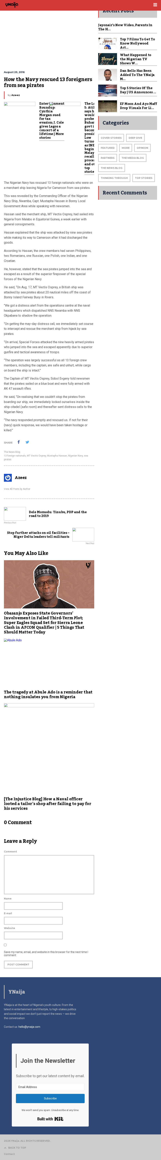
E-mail (8, 913)
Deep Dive (135, 137)
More (126, 147)
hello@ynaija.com (29, 1026)
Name (8, 898)
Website (9, 928)
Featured (108, 147)
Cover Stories (111, 137)
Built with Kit (50, 1118)
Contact (9, 1154)
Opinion (142, 147)
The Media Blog (133, 157)
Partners (107, 157)
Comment (10, 851)
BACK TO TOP (17, 1147)
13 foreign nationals (15, 455)
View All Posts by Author (17, 489)
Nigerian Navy (75, 455)
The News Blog (12, 452)
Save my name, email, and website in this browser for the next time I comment (46, 953)
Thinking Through (114, 178)
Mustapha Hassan (57, 455)
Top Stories (143, 178)
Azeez (15, 95)
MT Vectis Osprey (36, 455)
